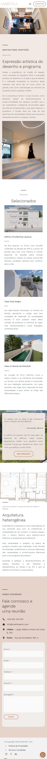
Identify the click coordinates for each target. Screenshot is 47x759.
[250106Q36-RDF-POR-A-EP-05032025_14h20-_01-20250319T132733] (23, 206)
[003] (23, 271)
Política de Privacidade (18, 746)
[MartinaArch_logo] (9, 3)
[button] (42, 754)
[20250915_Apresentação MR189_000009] (23, 335)
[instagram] (6, 754)
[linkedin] (16, 754)
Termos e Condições (17, 750)
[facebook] (11, 754)
